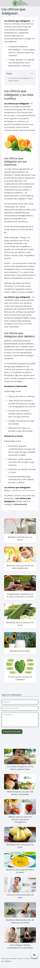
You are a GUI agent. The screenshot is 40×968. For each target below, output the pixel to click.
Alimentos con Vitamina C (24, 490)
